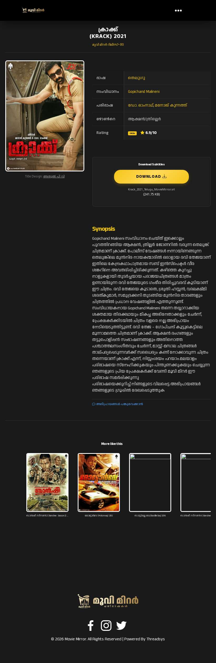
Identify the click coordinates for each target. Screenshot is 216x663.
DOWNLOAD (149, 177)
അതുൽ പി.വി (54, 176)
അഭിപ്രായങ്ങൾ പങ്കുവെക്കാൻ (119, 404)
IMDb (132, 133)
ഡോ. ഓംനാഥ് (140, 105)
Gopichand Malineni (144, 91)
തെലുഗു (136, 78)
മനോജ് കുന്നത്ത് (171, 105)
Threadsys (155, 639)
